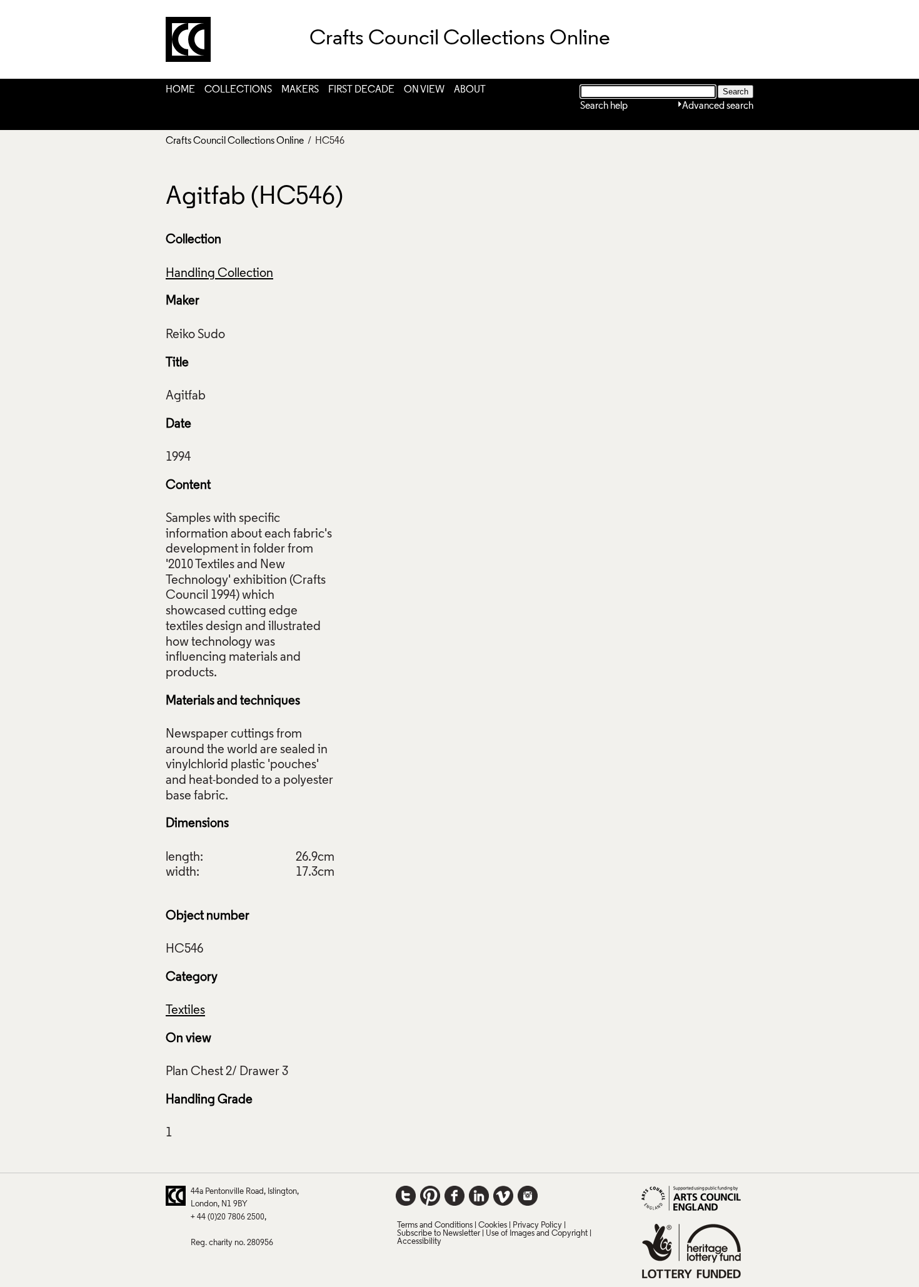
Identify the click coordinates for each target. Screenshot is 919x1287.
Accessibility (419, 1242)
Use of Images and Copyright (537, 1233)
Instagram (528, 1196)
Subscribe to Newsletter (438, 1233)
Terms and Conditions (435, 1225)
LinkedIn (479, 1196)
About (470, 90)
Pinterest (430, 1196)
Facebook (454, 1196)
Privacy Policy (537, 1225)
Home (180, 90)
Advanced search (717, 106)
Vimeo (503, 1196)
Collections (238, 90)
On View (424, 90)
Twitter (406, 1196)
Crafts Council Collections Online (235, 141)
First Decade (361, 90)
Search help (604, 106)
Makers (300, 90)
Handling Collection (219, 274)
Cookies (492, 1225)
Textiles (185, 1010)
